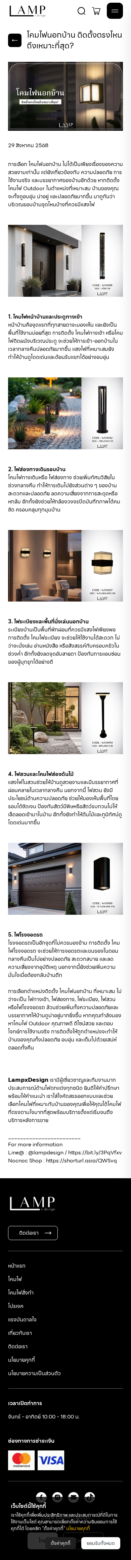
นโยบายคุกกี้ (21, 1360)
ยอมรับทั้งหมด (101, 1543)
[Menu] (115, 11)
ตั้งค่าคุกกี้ (61, 1543)
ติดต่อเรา (29, 1233)
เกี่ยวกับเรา (20, 1333)
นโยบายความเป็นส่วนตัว (34, 1373)
